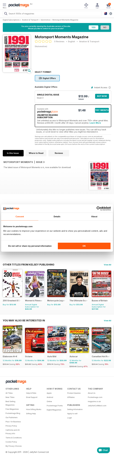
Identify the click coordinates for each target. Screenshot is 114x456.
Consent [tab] (20, 216)
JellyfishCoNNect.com (97, 406)
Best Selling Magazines (10, 403)
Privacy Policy (11, 426)
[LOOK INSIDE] (17, 71)
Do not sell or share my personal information (30, 246)
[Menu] (4, 5)
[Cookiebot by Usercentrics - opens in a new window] (98, 208)
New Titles (10, 397)
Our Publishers (12, 417)
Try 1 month (102, 110)
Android (50, 397)
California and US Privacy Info (13, 432)
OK (84, 246)
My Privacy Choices (14, 446)
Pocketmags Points (55, 406)
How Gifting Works (33, 409)
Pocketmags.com (95, 397)
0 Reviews (59, 41)
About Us (91, 393)
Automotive (45, 20)
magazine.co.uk (94, 401)
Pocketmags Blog (13, 413)
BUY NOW (102, 96)
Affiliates (71, 397)
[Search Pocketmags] (6, 14)
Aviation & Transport (30, 20)
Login (69, 418)
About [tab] (94, 216)
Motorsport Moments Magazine (65, 20)
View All (107, 265)
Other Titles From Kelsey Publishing (28, 264)
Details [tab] (57, 216)
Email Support (31, 397)
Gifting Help (31, 414)
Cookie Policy (11, 442)
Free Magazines (12, 409)
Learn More (95, 123)
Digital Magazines (54, 410)
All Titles (9, 393)
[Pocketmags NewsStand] (18, 5)
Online (49, 401)
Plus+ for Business (13, 422)
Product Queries (74, 393)
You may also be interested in (24, 320)
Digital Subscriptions (11, 20)
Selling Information (75, 409)
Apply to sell (72, 414)
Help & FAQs (31, 393)
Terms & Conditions (14, 438)
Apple (49, 393)
